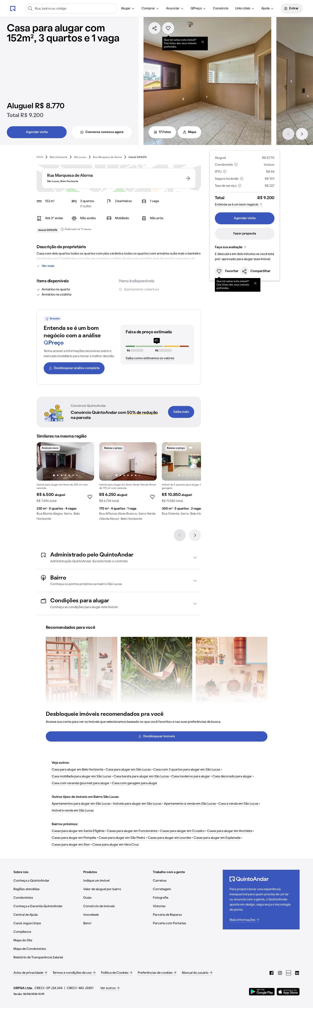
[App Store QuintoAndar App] (288, 992)
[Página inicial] (12, 8)
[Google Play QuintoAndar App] (262, 992)
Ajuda (265, 8)
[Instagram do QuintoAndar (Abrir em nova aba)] (280, 972)
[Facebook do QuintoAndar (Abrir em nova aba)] (271, 972)
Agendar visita (37, 132)
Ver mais (48, 266)
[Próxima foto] (86, 461)
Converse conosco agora (104, 132)
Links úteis (242, 8)
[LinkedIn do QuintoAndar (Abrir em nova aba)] (297, 972)
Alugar (126, 8)
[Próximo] (302, 134)
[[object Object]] (202, 41)
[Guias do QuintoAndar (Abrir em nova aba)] (288, 972)
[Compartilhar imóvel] (155, 28)
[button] (119, 557)
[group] (65, 483)
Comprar (148, 8)
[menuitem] (128, 8)
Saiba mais (181, 411)
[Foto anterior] (44, 461)
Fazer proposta (244, 233)
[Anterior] (288, 134)
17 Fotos (165, 132)
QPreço (196, 8)
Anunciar (172, 8)
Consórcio (220, 8)
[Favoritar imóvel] (168, 28)
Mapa (192, 132)
